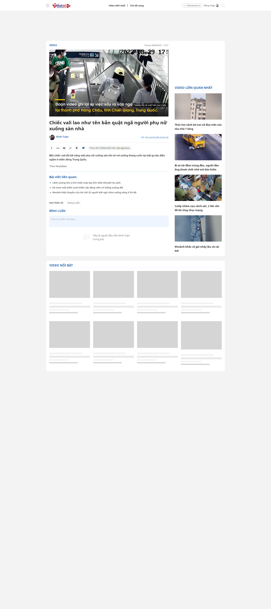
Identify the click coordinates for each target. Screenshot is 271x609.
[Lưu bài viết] (76, 148)
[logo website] (61, 5)
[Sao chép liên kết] (70, 148)
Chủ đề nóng (137, 5)
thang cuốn (74, 202)
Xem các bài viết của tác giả (156, 137)
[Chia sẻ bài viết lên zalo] (58, 148)
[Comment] (83, 148)
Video (53, 45)
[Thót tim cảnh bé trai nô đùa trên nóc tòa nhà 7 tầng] (198, 106)
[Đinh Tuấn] (52, 137)
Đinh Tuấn (62, 136)
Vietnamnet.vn (194, 5)
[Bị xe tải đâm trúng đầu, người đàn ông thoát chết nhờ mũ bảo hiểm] (198, 147)
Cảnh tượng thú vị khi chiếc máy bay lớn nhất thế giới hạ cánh (86, 182)
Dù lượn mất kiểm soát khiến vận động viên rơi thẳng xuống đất (87, 187)
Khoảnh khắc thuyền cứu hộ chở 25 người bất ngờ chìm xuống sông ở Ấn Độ (94, 192)
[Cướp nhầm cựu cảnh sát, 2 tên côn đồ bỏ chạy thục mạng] (198, 188)
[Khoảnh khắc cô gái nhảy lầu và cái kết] (198, 228)
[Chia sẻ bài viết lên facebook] (51, 148)
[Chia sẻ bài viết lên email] (64, 148)
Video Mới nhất (117, 5)
